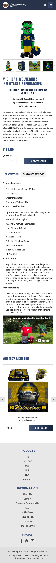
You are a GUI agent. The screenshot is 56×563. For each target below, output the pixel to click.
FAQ (27, 508)
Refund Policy (27, 517)
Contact (27, 499)
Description (12, 174)
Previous (2, 399)
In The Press (27, 512)
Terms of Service (27, 526)
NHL (27, 470)
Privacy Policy (14, 555)
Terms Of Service (35, 558)
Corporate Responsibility (27, 503)
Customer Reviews (33, 174)
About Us (27, 494)
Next (53, 399)
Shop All (27, 479)
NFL (27, 457)
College (27, 461)
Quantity (7, 156)
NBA (27, 475)
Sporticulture (22, 551)
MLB (27, 466)
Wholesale (27, 521)
